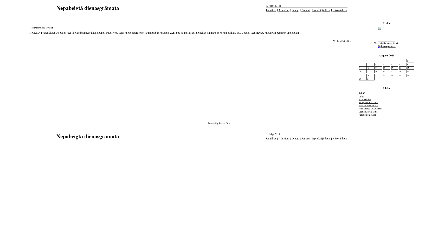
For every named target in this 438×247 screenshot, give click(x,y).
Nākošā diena (340, 10)
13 (392, 68)
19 (384, 71)
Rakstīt (362, 93)
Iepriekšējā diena (321, 10)
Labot (361, 96)
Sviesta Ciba (224, 123)
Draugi (295, 10)
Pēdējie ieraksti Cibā (368, 102)
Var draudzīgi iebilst (342, 41)
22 (408, 71)
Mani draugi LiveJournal (370, 108)
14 (400, 68)
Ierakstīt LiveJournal (368, 105)
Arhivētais (284, 10)
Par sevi (305, 10)
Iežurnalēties (365, 99)
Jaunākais (271, 10)
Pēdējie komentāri (367, 114)
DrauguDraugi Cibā (368, 111)
